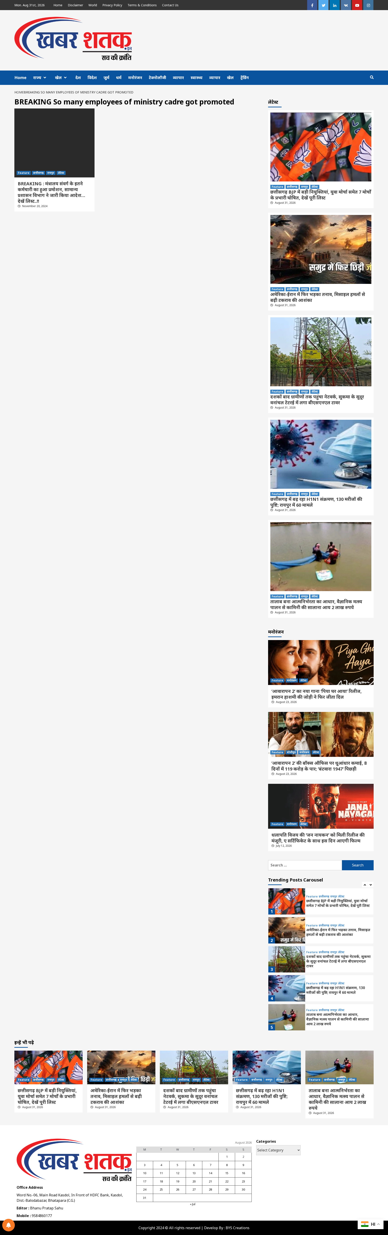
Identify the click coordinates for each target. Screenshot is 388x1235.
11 (161, 1173)
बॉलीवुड (291, 752)
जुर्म (106, 77)
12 (177, 1173)
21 (210, 1181)
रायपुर (50, 173)
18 (161, 1181)
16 (243, 1173)
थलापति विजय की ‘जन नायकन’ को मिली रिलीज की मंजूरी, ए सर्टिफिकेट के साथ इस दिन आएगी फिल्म (318, 838)
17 (144, 1181)
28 (210, 1189)
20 (194, 1181)
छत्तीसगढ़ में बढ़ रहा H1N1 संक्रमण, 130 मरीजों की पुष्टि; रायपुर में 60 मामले (316, 502)
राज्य (37, 77)
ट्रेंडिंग (244, 77)
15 (226, 1173)
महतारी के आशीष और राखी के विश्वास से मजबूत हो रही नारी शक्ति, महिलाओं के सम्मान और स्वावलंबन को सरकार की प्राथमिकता (336, 1019)
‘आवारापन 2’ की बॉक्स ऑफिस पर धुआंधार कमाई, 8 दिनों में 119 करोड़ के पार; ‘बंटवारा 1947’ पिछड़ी (319, 766)
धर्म (118, 77)
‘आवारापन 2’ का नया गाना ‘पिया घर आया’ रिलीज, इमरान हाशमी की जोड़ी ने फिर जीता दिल (316, 694)
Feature (23, 173)
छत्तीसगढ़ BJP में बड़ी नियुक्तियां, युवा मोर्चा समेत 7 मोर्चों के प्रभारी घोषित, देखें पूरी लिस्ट (320, 195)
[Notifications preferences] (8, 1225)
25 (161, 1189)
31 (144, 1198)
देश (78, 77)
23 (243, 1181)
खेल (58, 77)
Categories (266, 1141)
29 (226, 1189)
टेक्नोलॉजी (157, 77)
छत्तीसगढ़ (38, 173)
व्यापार (178, 77)
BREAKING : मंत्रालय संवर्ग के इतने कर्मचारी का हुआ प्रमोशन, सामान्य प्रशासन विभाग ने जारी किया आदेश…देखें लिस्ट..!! (51, 192)
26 (177, 1189)
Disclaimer (75, 5)
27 (194, 1189)
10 (144, 1173)
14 (210, 1173)
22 (226, 1181)
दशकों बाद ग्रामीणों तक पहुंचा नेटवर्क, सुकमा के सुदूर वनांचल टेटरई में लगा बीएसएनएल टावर (317, 400)
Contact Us (170, 5)
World (92, 5)
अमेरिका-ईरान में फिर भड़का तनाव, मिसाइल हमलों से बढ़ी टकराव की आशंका (317, 297)
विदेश (92, 77)
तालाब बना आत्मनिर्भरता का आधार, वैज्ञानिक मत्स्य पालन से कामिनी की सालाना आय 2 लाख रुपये (316, 604)
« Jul (192, 1204)
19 (177, 1181)
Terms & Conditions (142, 5)
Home (57, 5)
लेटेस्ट (61, 173)
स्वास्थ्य (197, 77)
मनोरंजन (135, 77)
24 (144, 1189)
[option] (321, 902)
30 (243, 1189)
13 (194, 1173)
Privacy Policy (112, 5)
